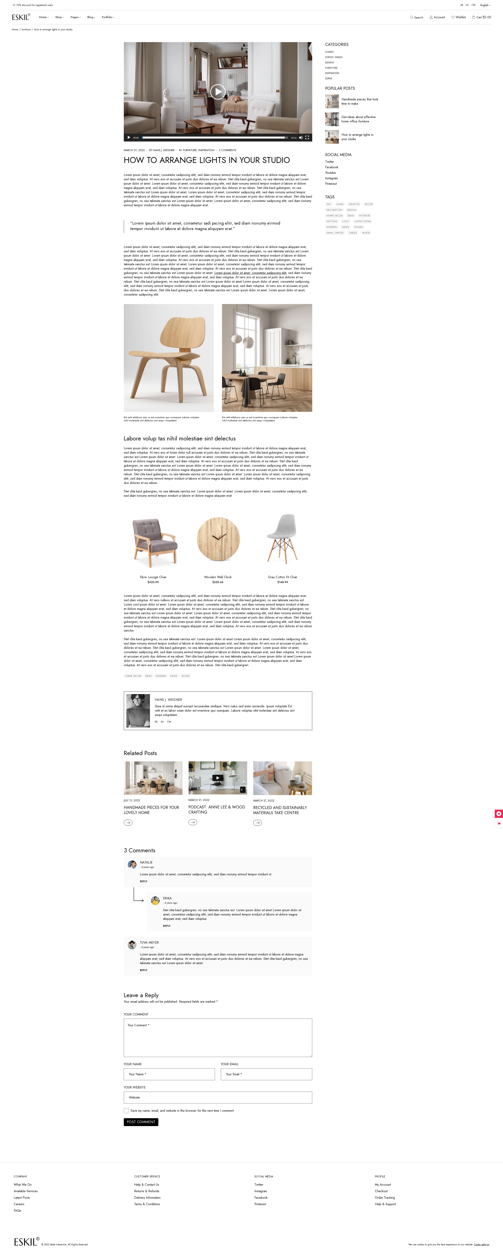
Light (346, 221)
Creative (354, 204)
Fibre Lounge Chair (153, 577)
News (173, 676)
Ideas (148, 676)
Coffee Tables (334, 57)
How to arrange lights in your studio (357, 136)
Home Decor (133, 676)
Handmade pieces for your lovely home (151, 810)
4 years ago (147, 867)
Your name (133, 1064)
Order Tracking (385, 1197)
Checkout (381, 1191)
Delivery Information (147, 1197)
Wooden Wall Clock (218, 577)
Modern (161, 676)
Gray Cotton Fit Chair (282, 577)
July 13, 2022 (132, 800)
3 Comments (227, 150)
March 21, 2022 (134, 150)
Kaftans (332, 221)
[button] (218, 92)
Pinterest (331, 183)
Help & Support (385, 1204)
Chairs (329, 52)
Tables (353, 233)
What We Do (23, 1184)
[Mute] (301, 138)
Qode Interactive (58, 1244)
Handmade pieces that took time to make (359, 101)
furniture (26, 29)
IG (467, 5)
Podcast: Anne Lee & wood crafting (216, 809)
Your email (230, 1064)
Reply (143, 881)
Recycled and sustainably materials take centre (280, 810)
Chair (339, 204)
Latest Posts (22, 1197)
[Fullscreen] (307, 138)
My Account (383, 1184)
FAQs (17, 1210)
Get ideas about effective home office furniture (358, 119)
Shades (358, 227)
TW (473, 5)
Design (329, 62)
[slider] (215, 138)
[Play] (129, 138)
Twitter (329, 161)
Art (329, 204)
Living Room (362, 221)
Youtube (330, 172)
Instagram (331, 178)
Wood (185, 676)
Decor (369, 204)
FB (462, 5)
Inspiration (206, 150)
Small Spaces (335, 233)
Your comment (136, 1014)
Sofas (328, 78)
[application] (218, 91)
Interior (364, 215)
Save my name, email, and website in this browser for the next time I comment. (183, 1111)
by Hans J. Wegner (161, 150)
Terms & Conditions (147, 1204)
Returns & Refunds (146, 1191)
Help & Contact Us (146, 1184)
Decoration (334, 210)
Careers (19, 1204)
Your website (135, 1087)
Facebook (331, 167)
